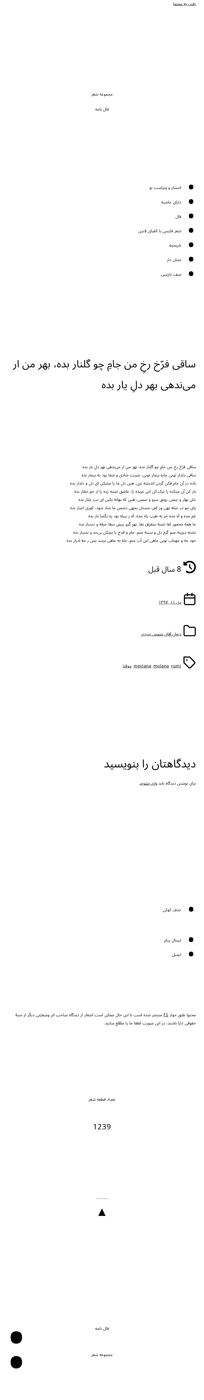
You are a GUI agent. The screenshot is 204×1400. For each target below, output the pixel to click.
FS (166, 1015)
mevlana (142, 666)
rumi (176, 666)
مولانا (127, 666)
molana (161, 666)
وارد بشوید (148, 783)
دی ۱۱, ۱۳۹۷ (170, 602)
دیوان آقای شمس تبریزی (161, 634)
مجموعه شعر (102, 94)
